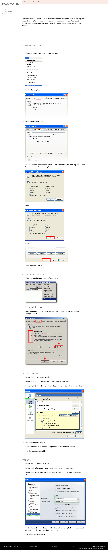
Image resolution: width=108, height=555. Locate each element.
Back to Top (26, 270)
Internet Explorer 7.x (32, 34)
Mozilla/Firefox (30, 38)
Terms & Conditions (98, 546)
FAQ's (74, 546)
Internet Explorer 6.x (32, 36)
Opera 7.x (28, 41)
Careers (54, 546)
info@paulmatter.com (10, 546)
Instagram (33, 546)
